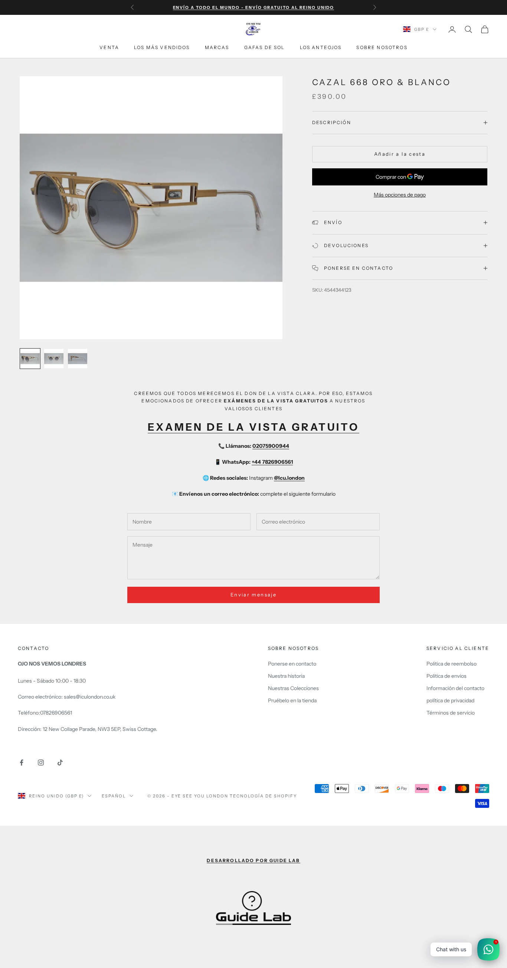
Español (114, 796)
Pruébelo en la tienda (292, 700)
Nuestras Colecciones (293, 688)
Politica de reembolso (451, 663)
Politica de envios (446, 676)
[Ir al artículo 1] (30, 358)
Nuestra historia (286, 676)
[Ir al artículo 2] (53, 358)
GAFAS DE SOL (264, 47)
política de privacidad (450, 700)
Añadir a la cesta (399, 154)
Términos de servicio (450, 712)
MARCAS (217, 47)
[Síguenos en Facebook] (21, 762)
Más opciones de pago (400, 194)
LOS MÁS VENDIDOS (162, 47)
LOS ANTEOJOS (321, 47)
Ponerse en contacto (292, 663)
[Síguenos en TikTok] (60, 762)
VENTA (109, 47)
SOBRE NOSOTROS (381, 47)
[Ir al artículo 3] (77, 358)
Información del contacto (455, 688)
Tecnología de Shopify (263, 796)
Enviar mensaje (253, 595)
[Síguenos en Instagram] (41, 762)
